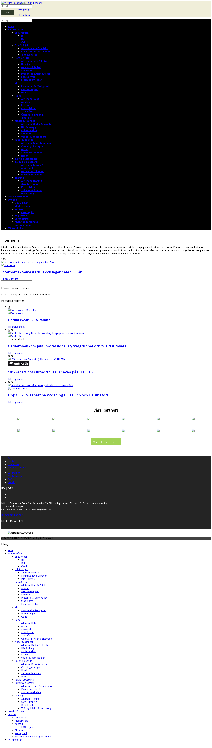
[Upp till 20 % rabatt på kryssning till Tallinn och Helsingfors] (40, 385)
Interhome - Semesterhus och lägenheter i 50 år (41, 272)
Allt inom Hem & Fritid (34, 61)
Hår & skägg (28, 127)
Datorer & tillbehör (32, 171)
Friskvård (26, 105)
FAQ (10, 479)
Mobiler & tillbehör (32, 174)
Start (11, 26)
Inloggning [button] (23, 9)
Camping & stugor (32, 146)
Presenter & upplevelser (35, 73)
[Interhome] (8, 265)
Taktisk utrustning (26, 158)
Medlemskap (22, 206)
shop (8, 12)
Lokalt (11, 482)
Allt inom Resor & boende (36, 143)
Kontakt (19, 209)
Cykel (24, 42)
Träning (19, 177)
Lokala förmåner (18, 196)
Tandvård (27, 111)
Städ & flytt (28, 76)
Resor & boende (24, 139)
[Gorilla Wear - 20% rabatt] (23, 310)
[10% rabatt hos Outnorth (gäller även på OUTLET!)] (36, 359)
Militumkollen (16, 228)
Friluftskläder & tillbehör (36, 51)
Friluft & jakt (22, 45)
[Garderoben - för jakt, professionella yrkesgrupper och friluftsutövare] (46, 333)
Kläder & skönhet (25, 120)
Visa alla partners (103, 442)
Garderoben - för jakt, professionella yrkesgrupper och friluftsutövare (67, 346)
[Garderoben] (15, 336)
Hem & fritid (22, 57)
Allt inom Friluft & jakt (34, 48)
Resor (24, 155)
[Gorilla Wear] (16, 313)
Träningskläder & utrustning (31, 192)
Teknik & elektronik (26, 161)
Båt (23, 38)
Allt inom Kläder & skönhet (37, 124)
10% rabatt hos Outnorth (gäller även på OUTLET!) (50, 372)
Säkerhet (26, 70)
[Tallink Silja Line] (17, 388)
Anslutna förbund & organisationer (26, 223)
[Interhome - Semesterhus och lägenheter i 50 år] (28, 262)
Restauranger (29, 89)
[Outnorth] (18, 365)
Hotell (24, 149)
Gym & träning (30, 184)
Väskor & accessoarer (34, 136)
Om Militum (21, 202)
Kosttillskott (28, 108)
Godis (24, 92)
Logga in (18, 514)
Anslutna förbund (17, 467)
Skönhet (26, 133)
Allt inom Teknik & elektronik (32, 166)
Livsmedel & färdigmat (35, 86)
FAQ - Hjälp (27, 212)
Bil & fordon (22, 32)
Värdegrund (22, 218)
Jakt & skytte (29, 54)
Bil (22, 35)
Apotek (25, 102)
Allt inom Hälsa (30, 98)
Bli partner (21, 215)
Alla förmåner (16, 29)
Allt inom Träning (31, 180)
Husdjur (25, 64)
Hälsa (18, 95)
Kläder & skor (29, 130)
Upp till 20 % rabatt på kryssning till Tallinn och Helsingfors (58, 395)
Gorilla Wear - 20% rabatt (29, 320)
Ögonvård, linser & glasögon (32, 116)
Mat (17, 83)
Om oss (12, 199)
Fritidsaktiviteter (31, 79)
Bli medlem (24, 15)
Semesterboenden (32, 152)
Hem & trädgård (31, 67)
